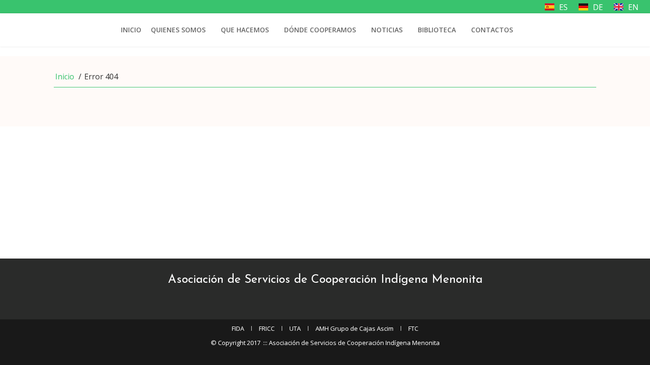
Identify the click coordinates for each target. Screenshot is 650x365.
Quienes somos (178, 29)
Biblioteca (437, 29)
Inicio (131, 29)
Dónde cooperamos (320, 29)
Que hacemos (245, 29)
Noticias (387, 29)
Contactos (492, 29)
